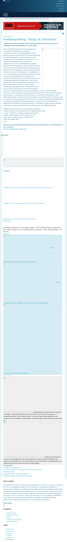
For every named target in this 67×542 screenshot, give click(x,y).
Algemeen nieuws (8, 14)
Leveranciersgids (8, 20)
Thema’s (4, 17)
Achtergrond (6, 12)
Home (3, 6)
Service (4, 22)
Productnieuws (7, 9)
